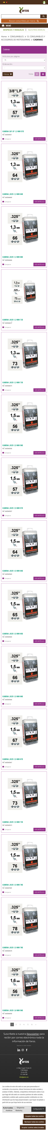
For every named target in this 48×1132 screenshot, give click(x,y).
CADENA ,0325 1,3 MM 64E (12, 194)
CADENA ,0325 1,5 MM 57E (12, 508)
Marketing (19, 1111)
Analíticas (9, 1111)
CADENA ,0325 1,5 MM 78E (12, 947)
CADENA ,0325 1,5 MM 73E (12, 822)
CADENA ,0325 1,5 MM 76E (12, 885)
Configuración (37, 1109)
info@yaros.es (23, 1077)
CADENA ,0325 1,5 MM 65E (12, 634)
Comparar (8, 139)
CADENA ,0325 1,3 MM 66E (12, 257)
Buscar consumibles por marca (22, 21)
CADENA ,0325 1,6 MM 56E (12, 1010)
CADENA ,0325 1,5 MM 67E (12, 759)
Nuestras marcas (36, 30)
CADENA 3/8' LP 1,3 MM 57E (13, 131)
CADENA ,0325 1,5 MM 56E (12, 445)
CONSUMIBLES (17, 36)
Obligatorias (20, 1108)
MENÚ (8, 25)
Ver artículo (39, 139)
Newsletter (33, 1033)
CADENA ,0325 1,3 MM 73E (12, 382)
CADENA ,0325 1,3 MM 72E (12, 320)
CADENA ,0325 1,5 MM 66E (12, 696)
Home (4, 36)
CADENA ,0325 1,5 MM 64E (12, 571)
